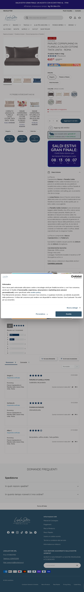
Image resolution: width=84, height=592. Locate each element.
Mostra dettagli (72, 308)
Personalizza (40, 314)
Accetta (68, 314)
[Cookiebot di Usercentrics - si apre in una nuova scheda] (73, 276)
